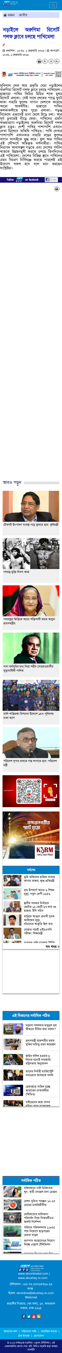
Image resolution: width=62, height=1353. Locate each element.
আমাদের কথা (11, 1331)
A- (45, 61)
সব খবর (52, 946)
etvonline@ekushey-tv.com (35, 1293)
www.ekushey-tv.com (32, 1278)
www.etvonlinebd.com (33, 1274)
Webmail (31, 1297)
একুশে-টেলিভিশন (42, 1342)
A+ (56, 61)
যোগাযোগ (39, 1336)
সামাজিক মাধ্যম (49, 1331)
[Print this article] (39, 61)
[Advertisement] (31, 341)
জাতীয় (23, 15)
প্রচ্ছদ (11, 15)
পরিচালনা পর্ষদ (29, 1331)
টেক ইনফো (24, 1336)
